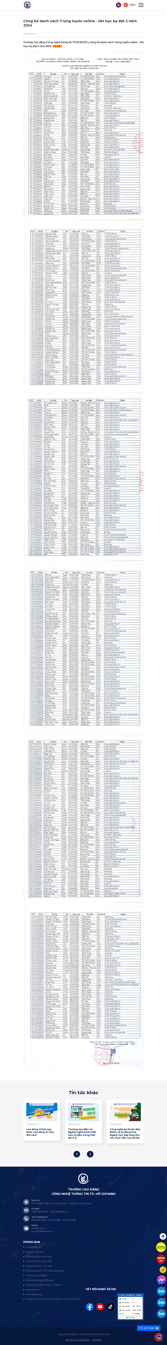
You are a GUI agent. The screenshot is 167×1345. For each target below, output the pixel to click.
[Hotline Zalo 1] (161, 1291)
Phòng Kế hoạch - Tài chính (39, 1266)
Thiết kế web (87, 1334)
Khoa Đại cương (34, 1294)
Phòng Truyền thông (36, 1275)
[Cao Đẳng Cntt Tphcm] (161, 1313)
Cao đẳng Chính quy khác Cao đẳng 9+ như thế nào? (123, 1132)
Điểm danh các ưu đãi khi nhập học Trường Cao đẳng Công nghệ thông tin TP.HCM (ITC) (83, 1133)
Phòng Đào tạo (33, 1247)
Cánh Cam (103, 1334)
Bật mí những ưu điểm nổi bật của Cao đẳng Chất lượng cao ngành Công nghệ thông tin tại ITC (41, 1135)
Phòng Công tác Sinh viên (39, 1256)
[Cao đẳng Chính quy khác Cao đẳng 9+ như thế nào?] (125, 1112)
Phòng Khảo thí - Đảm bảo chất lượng (45, 1270)
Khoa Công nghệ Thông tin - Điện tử (44, 1285)
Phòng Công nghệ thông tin (40, 1280)
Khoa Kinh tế (32, 1289)
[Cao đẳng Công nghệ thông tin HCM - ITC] (161, 1302)
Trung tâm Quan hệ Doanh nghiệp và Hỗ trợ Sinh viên (53, 1299)
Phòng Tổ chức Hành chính (39, 1261)
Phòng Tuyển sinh (35, 1252)
